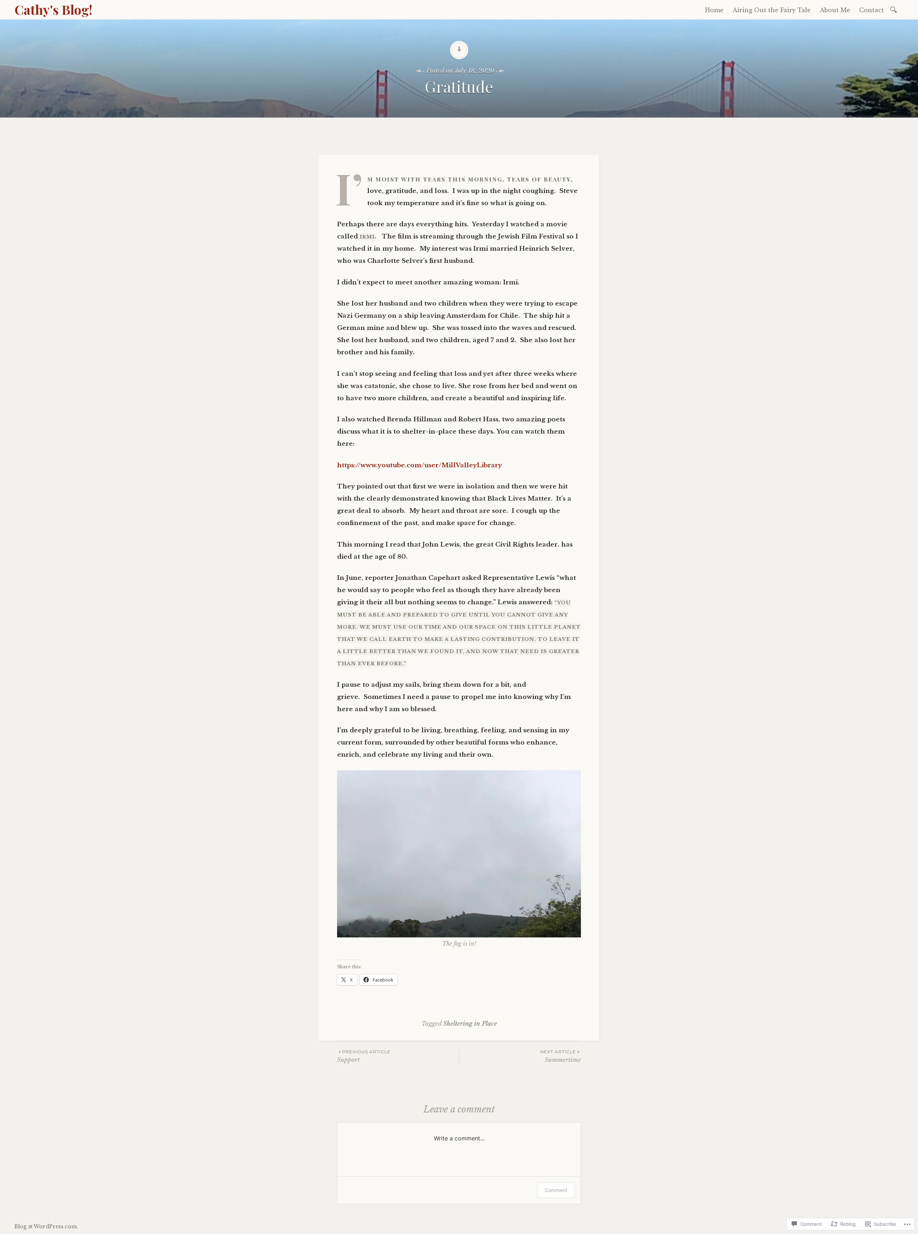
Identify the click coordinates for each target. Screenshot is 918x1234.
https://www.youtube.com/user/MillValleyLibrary (419, 465)
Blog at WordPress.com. (46, 1226)
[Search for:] (894, 9)
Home (714, 10)
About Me (835, 10)
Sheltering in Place (470, 1023)
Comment (556, 1190)
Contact (871, 10)
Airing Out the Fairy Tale (772, 10)
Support (364, 1056)
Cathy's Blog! (53, 9)
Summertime (560, 1056)
